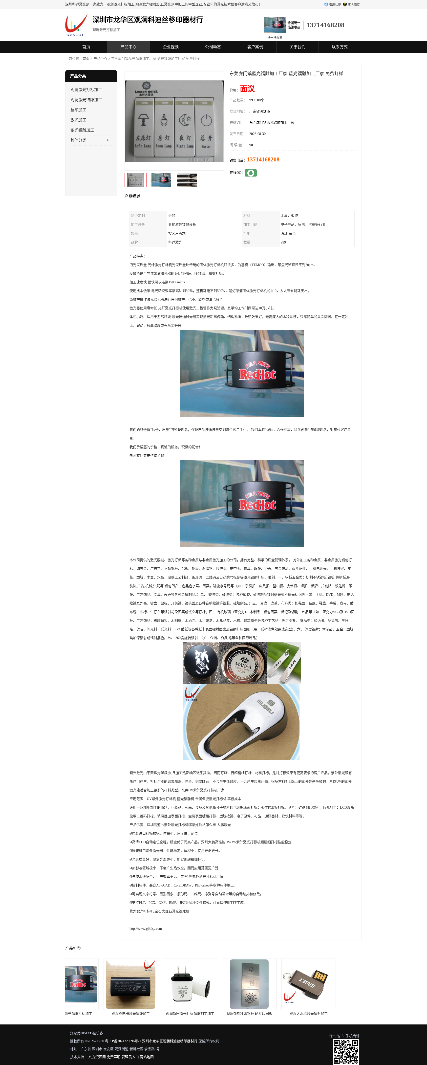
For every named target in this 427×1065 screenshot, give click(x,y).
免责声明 (114, 1057)
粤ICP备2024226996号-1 (123, 1041)
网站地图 (147, 1057)
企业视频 (171, 47)
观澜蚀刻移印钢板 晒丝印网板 (213, 1014)
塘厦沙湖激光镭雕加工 (332, 1014)
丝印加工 (78, 110)
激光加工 (78, 120)
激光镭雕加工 (82, 130)
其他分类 (78, 140)
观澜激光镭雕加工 (86, 100)
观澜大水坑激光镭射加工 (273, 1014)
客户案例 (255, 47)
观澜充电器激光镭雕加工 (95, 1014)
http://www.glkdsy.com (145, 929)
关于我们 (297, 47)
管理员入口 (130, 1057)
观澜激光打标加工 (86, 90)
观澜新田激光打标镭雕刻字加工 (154, 1014)
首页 (86, 47)
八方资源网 (97, 1057)
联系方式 (340, 47)
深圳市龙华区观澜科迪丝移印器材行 (169, 1041)
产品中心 (128, 47)
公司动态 (213, 47)
